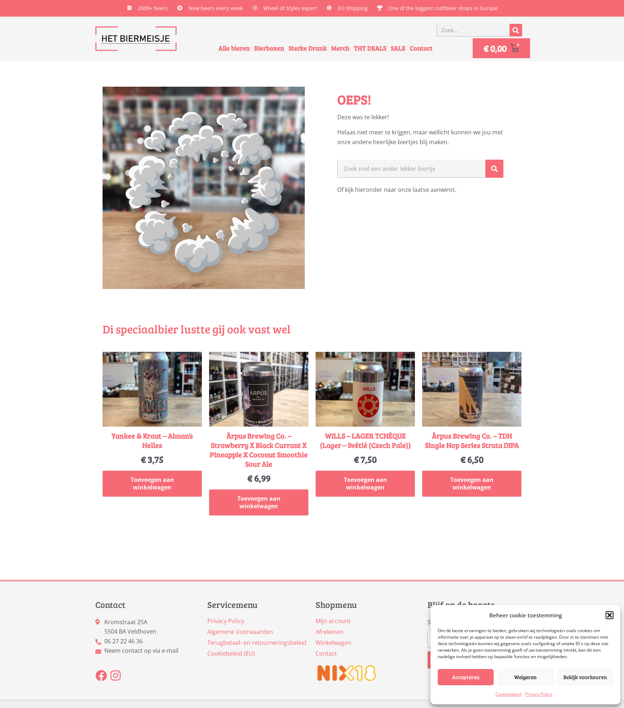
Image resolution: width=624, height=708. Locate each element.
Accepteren (466, 677)
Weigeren (525, 677)
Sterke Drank (308, 48)
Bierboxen (269, 48)
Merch (340, 48)
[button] (609, 615)
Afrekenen (329, 631)
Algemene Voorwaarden (240, 631)
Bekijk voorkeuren (585, 677)
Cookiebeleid (508, 694)
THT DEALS (370, 48)
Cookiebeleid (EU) (231, 653)
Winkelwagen (333, 642)
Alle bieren (234, 48)
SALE (398, 48)
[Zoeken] (516, 30)
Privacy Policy (538, 694)
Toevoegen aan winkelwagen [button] (152, 483)
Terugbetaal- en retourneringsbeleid (257, 642)
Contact (421, 48)
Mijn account (333, 621)
